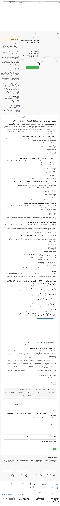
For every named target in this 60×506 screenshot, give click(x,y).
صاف (38, 65)
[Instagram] (6, 498)
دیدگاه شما (53, 424)
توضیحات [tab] (36, 117)
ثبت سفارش (44, 484)
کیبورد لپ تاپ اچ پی (42, 342)
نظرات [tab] (23, 117)
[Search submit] (44, 4)
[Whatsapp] (3, 498)
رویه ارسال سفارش (42, 487)
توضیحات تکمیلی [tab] (30, 117)
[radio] (38, 64)
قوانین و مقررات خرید (42, 492)
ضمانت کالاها (17, 42)
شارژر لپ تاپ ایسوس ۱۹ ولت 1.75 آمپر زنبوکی (23, 475)
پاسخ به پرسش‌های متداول (54, 488)
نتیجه (43, 5)
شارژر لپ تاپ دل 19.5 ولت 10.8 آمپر (36, 475)
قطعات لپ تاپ (33, 33)
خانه (37, 33)
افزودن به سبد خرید (32, 67)
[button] (24, 67)
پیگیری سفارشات (55, 493)
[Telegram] (13, 498)
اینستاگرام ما (53, 382)
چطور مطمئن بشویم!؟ (15, 68)
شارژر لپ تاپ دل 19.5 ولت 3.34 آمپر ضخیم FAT (8, 475)
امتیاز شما (54, 419)
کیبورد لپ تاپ (28, 33)
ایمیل (54, 436)
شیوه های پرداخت (43, 489)
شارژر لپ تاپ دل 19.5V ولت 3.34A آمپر (51, 475)
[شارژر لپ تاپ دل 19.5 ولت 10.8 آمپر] (36, 466)
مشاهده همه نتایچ (41, 6)
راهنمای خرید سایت (54, 484)
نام (27, 436)
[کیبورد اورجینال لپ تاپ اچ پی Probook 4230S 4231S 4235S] (50, 46)
